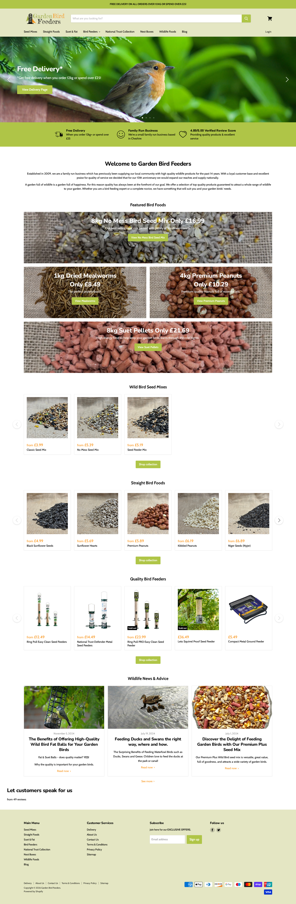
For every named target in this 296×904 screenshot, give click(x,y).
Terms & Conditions (97, 844)
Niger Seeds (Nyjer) (239, 545)
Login (268, 31)
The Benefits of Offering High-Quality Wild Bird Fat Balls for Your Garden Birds (64, 744)
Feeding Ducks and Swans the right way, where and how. (148, 741)
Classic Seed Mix (36, 449)
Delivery (91, 829)
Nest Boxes (146, 31)
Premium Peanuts (137, 545)
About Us (92, 834)
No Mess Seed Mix (88, 449)
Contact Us (93, 839)
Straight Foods (51, 31)
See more (147, 781)
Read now (63, 771)
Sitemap (91, 854)
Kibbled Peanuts (187, 545)
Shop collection (148, 464)
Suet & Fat (71, 31)
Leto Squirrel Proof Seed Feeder (196, 641)
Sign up (194, 839)
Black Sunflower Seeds (40, 545)
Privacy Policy (94, 849)
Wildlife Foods (167, 31)
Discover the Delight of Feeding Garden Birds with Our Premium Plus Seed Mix (232, 744)
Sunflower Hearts (87, 545)
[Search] (246, 18)
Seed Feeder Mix (137, 449)
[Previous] (9, 79)
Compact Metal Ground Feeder (246, 641)
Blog (184, 31)
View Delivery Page (34, 89)
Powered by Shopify (33, 891)
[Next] (286, 79)
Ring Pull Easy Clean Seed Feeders (47, 641)
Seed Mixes (30, 31)
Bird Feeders (90, 31)
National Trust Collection (120, 31)
